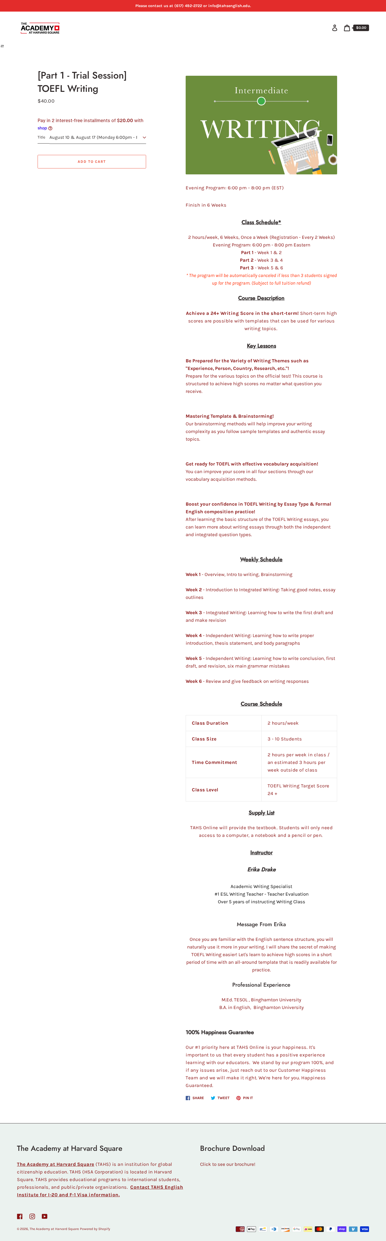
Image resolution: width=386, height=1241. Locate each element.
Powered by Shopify (95, 1229)
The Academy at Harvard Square (54, 1229)
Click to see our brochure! (227, 1164)
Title (41, 137)
